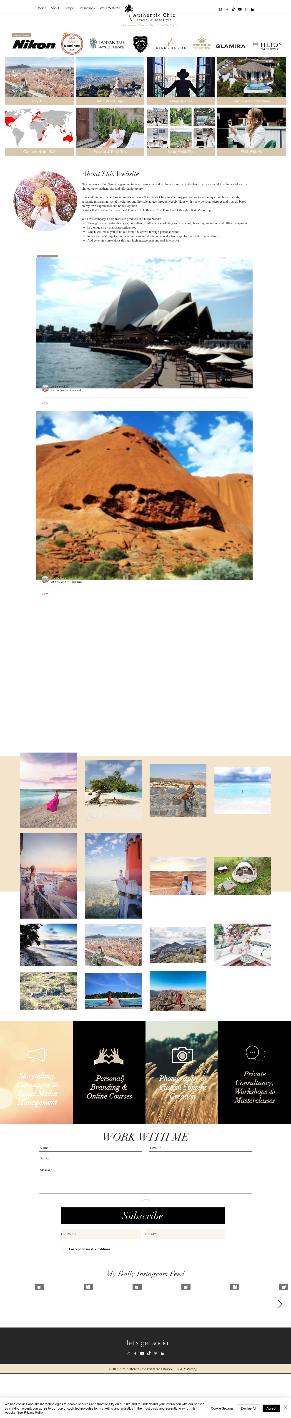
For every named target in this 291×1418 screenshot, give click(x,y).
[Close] (285, 1408)
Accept (271, 1408)
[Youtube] (240, 9)
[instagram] (221, 9)
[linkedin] (253, 9)
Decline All (248, 1408)
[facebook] (227, 9)
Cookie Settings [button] (222, 1408)
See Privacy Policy (30, 1412)
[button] (68, 8)
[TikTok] (233, 9)
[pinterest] (246, 9)
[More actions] (246, 388)
